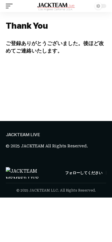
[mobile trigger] (11, 6)
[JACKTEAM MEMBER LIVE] (56, 5)
